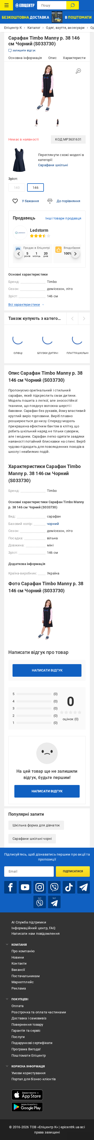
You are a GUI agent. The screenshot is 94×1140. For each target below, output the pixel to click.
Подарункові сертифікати (32, 1043)
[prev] (72, 319)
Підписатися (73, 871)
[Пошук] (72, 5)
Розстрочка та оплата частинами (38, 1012)
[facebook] (10, 887)
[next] (84, 319)
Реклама (18, 988)
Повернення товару (27, 1024)
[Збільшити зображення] (78, 71)
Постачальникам (25, 976)
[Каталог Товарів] (6, 5)
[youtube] (25, 887)
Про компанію (23, 951)
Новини (17, 957)
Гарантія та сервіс (26, 1031)
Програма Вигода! (25, 1049)
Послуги (18, 1037)
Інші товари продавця (63, 218)
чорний (53, 524)
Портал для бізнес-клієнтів (33, 1079)
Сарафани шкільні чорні (32, 839)
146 (35, 188)
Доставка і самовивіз (28, 1018)
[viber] (54, 887)
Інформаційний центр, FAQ (33, 928)
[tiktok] (69, 887)
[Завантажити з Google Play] (27, 1107)
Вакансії (18, 970)
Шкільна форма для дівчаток (36, 825)
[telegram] (83, 887)
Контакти (19, 963)
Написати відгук (47, 670)
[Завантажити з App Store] (27, 1095)
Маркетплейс (22, 982)
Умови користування (28, 1073)
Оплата (17, 1006)
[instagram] (39, 887)
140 (17, 188)
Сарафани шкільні (53, 165)
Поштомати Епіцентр (28, 1055)
